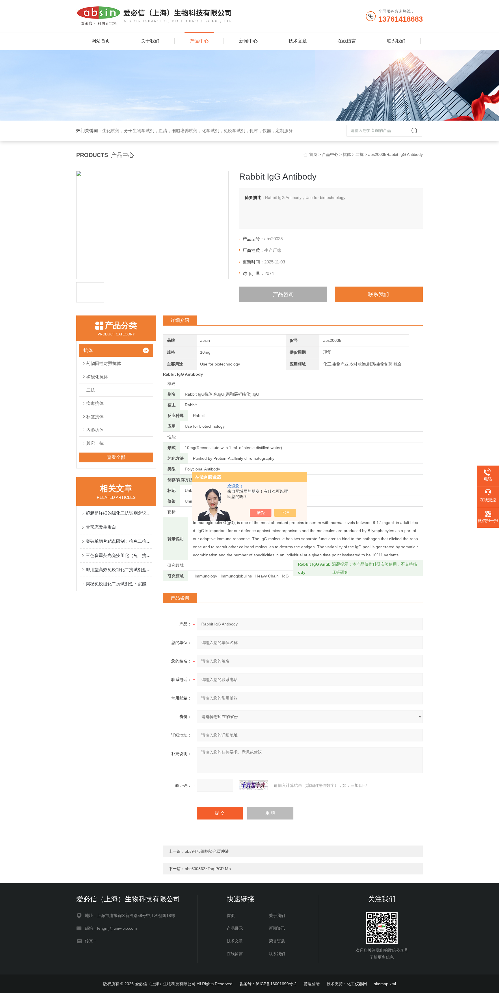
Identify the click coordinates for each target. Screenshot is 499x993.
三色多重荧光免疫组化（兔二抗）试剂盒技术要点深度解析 (119, 555)
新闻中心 (248, 40)
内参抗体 (95, 429)
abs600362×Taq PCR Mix (208, 868)
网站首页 (101, 40)
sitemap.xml (385, 983)
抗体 (347, 154)
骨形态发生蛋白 (101, 527)
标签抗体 (95, 416)
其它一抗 (95, 443)
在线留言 (347, 40)
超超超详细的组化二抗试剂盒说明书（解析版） (119, 512)
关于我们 (150, 40)
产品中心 (199, 40)
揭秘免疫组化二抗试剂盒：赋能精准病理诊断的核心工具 (119, 583)
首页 (313, 154)
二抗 (359, 154)
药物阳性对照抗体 (103, 363)
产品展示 (235, 928)
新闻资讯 (277, 928)
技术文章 (297, 40)
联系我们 (396, 40)
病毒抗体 (95, 403)
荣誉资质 (277, 941)
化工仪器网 (357, 983)
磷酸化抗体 (97, 376)
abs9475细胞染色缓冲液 (207, 851)
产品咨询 (283, 294)
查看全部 (116, 457)
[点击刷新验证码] (253, 785)
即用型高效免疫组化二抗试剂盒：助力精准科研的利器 (119, 569)
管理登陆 (312, 983)
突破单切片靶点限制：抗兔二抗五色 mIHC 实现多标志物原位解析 (119, 541)
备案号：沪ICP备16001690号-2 (268, 983)
